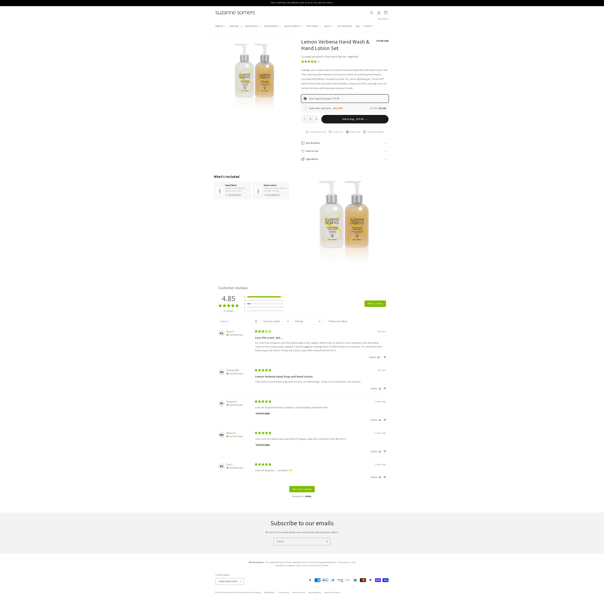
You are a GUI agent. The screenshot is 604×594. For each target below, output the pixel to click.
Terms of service (299, 592)
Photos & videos (338, 321)
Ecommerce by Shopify (252, 592)
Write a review (375, 303)
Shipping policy (314, 592)
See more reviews (302, 489)
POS (237, 592)
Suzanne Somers (228, 592)
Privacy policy (283, 592)
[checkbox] (339, 321)
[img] (234, 334)
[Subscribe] (326, 541)
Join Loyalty (383, 19)
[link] (310, 61)
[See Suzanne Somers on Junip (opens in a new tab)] (308, 496)
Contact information (332, 592)
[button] (221, 26)
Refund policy (269, 592)
